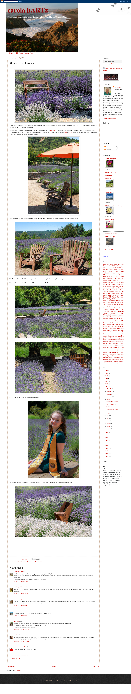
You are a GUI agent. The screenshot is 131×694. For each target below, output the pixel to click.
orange (105, 350)
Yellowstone (106, 317)
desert (122, 330)
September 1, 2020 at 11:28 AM (21, 641)
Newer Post (11, 666)
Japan (117, 286)
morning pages (116, 345)
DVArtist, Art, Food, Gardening (113, 206)
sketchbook (117, 356)
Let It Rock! (109, 407)
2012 (106, 451)
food (105, 335)
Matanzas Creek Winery (32, 562)
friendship (111, 336)
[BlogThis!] (33, 559)
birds (122, 320)
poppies (105, 354)
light (107, 343)
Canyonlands (121, 273)
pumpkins (111, 354)
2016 (106, 440)
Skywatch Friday (111, 300)
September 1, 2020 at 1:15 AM (21, 629)
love (110, 343)
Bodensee (110, 271)
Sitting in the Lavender (112, 401)
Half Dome (121, 282)
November (121, 291)
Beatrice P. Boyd (18, 599)
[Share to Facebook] (37, 559)
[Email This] (32, 559)
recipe (118, 354)
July (108, 413)
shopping (109, 356)
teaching (117, 357)
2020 (106, 386)
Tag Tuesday (106, 304)
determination (106, 332)
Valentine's (105, 309)
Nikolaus (117, 291)
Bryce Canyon (119, 271)
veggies (122, 359)
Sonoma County (113, 302)
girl (110, 338)
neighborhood (116, 347)
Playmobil (111, 299)
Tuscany (115, 307)
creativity (110, 330)
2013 (106, 448)
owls (115, 350)
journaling (114, 341)
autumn (112, 321)
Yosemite (112, 317)
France (105, 281)
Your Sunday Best (120, 316)
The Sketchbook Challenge (117, 306)
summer (41, 562)
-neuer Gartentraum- (111, 158)
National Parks (114, 290)
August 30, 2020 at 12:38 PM (21, 593)
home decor (121, 339)
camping (109, 324)
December (109, 389)
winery (122, 361)
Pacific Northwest (107, 295)
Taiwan (111, 304)
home (116, 339)
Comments (108, 149)
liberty (122, 341)
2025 (106, 373)
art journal (120, 318)
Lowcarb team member (20, 647)
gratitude (121, 338)
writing (115, 363)
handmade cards (107, 339)
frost (116, 336)
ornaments (110, 350)
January (109, 429)
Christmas (106, 275)
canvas (113, 324)
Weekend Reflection (109, 313)
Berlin (122, 268)
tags (114, 357)
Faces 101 (121, 278)
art (115, 318)
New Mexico (111, 291)
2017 (106, 438)
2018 (106, 435)
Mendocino (106, 290)
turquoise (117, 359)
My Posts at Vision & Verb (24, 53)
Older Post (96, 666)
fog (123, 334)
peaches (105, 352)
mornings (121, 345)
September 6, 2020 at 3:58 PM (21, 655)
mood (111, 345)
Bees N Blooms (54, 130)
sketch (113, 356)
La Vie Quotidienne (19, 587)
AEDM (105, 264)
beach (117, 321)
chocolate (110, 326)
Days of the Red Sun (111, 404)
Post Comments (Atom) (20, 670)
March (108, 423)
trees (113, 359)
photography (113, 351)
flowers (119, 334)
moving (104, 347)
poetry (122, 352)
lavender (16, 562)
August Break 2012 (114, 268)
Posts (107, 146)
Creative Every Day (116, 276)
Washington (114, 311)
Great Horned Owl (112, 282)
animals (111, 318)
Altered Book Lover (110, 172)
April (108, 421)
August (109, 399)
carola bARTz (27, 10)
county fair (114, 328)
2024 (106, 376)
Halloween (106, 284)
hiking (113, 339)
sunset (110, 357)
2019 (106, 432)
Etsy (115, 278)
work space (112, 363)
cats (117, 324)
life (104, 343)
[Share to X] (35, 559)
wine (118, 361)
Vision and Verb (117, 309)
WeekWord (121, 311)
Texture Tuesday (119, 304)
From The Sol (109, 250)
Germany (112, 280)
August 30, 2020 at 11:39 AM (21, 581)
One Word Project (115, 293)
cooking (105, 328)
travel (109, 359)
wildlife (115, 361)
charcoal (105, 326)
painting (120, 349)
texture (122, 357)
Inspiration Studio (111, 286)
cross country (116, 330)
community (121, 326)
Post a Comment (16, 658)
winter (105, 363)
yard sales (120, 363)
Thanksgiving (106, 306)
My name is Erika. (18, 611)
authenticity (106, 321)
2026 (106, 370)
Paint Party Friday (118, 295)
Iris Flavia (16, 621)
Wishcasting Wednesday (118, 315)
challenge (121, 324)
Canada (113, 273)
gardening (105, 338)
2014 (106, 445)
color (115, 326)
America (115, 264)
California (106, 273)
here (65, 132)
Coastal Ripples (109, 192)
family (122, 332)
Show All (122, 252)
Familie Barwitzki (110, 236)
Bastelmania (108, 175)
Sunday (119, 302)
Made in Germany (117, 288)
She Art (116, 299)
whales (110, 361)
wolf (108, 363)
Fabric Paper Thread (111, 233)
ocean (122, 347)
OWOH (105, 293)
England (109, 278)
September (109, 397)
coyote (118, 328)
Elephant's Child (18, 571)
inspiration (105, 341)
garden (121, 335)
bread (104, 324)
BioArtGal (108, 178)
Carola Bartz (118, 87)
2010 (106, 456)
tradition (105, 359)
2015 (106, 443)
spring (122, 356)
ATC (108, 264)
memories (115, 343)
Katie (120, 286)
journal (110, 341)
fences (114, 334)
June (108, 415)
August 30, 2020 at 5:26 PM (20, 605)
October (109, 293)
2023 (106, 378)
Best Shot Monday (108, 269)
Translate (116, 64)
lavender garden (22, 562)
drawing (112, 332)
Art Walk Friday (114, 266)
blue (118, 322)
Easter (122, 276)
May (108, 418)
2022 (106, 381)
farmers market (107, 334)
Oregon (121, 293)
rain (115, 354)
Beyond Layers (117, 269)
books (122, 323)
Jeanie (15, 635)
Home (11, 53)
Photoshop (120, 297)
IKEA (113, 284)
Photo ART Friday (109, 297)
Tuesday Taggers (108, 308)
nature (109, 347)
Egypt (104, 278)
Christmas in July (114, 275)
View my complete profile (109, 118)
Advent (111, 264)
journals (119, 341)
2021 (106, 384)
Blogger (87, 681)
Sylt (123, 302)
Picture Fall (106, 299)
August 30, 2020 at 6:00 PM (20, 615)
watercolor (106, 361)
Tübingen (121, 308)
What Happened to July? (112, 409)
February (109, 426)
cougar (110, 328)
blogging (114, 323)
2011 (106, 453)
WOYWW (106, 311)
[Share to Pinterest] (39, 559)
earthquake (116, 332)
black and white (107, 322)
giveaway (115, 338)
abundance (105, 318)
